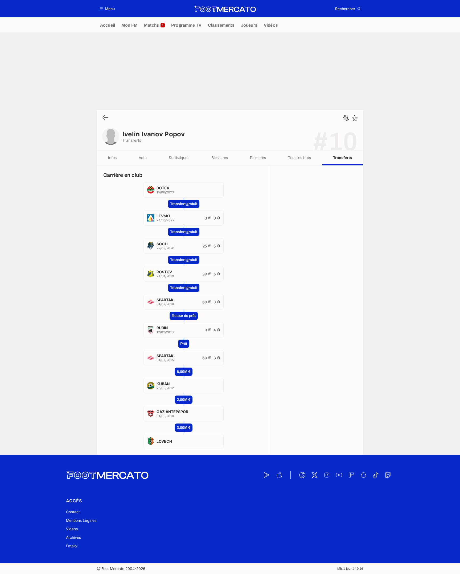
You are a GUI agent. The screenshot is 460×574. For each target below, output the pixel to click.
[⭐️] (354, 118)
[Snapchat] (363, 475)
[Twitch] (388, 475)
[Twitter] (314, 475)
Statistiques (179, 157)
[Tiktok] (376, 475)
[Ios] (279, 475)
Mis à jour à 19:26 (350, 569)
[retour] (105, 117)
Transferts (342, 157)
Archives (73, 537)
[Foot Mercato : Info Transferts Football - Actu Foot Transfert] (225, 9)
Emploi (71, 546)
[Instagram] (327, 475)
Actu (143, 157)
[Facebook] (302, 475)
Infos (112, 157)
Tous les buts (299, 157)
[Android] (267, 475)
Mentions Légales (81, 520)
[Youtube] (339, 475)
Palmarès (258, 157)
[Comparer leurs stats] (346, 118)
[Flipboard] (351, 475)
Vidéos (72, 529)
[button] (107, 8)
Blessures (219, 157)
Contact (73, 512)
